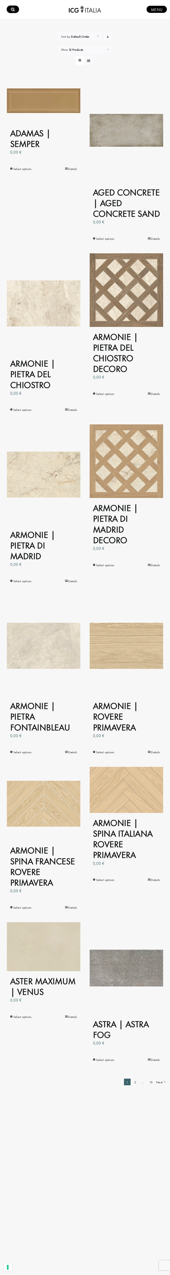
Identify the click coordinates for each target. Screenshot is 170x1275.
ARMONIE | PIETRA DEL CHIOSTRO (32, 373)
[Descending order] (108, 36)
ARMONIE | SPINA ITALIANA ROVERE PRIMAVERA (122, 838)
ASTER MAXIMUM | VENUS (42, 986)
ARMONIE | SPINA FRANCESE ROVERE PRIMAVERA (42, 865)
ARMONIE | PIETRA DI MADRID (32, 544)
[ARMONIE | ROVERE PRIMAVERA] (126, 646)
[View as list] (88, 60)
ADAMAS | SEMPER (30, 138)
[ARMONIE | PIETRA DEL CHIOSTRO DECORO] (126, 290)
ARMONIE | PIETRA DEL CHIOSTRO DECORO (115, 352)
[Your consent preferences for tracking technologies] (8, 1267)
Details (72, 169)
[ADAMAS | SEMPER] (43, 100)
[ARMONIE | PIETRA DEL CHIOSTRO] (43, 303)
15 (151, 1082)
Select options (22, 169)
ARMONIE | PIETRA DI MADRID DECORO (115, 523)
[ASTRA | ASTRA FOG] (126, 968)
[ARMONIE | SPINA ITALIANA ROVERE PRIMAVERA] (126, 790)
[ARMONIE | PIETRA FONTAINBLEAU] (43, 646)
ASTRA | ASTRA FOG (121, 1029)
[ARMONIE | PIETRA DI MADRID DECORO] (126, 461)
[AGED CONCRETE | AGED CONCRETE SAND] (126, 130)
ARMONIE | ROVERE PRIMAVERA (115, 716)
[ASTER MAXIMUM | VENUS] (43, 946)
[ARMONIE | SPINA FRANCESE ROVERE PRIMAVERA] (43, 803)
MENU (156, 9)
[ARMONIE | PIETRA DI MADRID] (43, 474)
